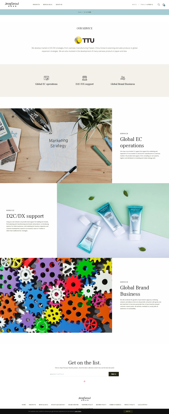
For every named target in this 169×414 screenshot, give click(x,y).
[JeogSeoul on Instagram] (84, 381)
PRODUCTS (32, 405)
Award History (73, 405)
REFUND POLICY (101, 405)
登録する (113, 374)
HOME (24, 405)
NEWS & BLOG (43, 405)
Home (80, 12)
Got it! (128, 411)
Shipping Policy (87, 405)
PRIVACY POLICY (129, 405)
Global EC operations (46, 84)
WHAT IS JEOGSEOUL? (58, 405)
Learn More (78, 411)
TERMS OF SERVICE (115, 405)
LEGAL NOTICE (142, 405)
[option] (46, 80)
